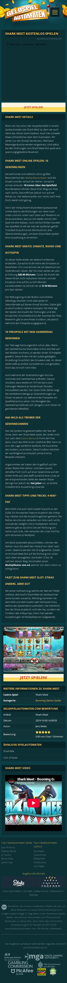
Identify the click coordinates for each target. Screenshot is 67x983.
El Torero (6, 854)
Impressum (56, 891)
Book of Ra (7, 858)
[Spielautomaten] (27, 16)
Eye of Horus (8, 847)
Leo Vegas (39, 866)
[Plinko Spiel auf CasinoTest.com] (33, 881)
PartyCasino (40, 862)
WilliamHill (39, 858)
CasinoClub (40, 854)
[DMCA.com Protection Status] (53, 974)
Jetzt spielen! (33, 677)
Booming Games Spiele (48, 700)
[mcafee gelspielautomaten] (22, 974)
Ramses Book (8, 851)
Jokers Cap (7, 862)
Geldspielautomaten (36, 177)
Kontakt (28, 891)
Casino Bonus (28, 438)
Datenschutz (41, 891)
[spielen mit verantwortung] (41, 974)
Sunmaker (39, 851)
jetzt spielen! (33, 107)
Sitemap (33, 894)
